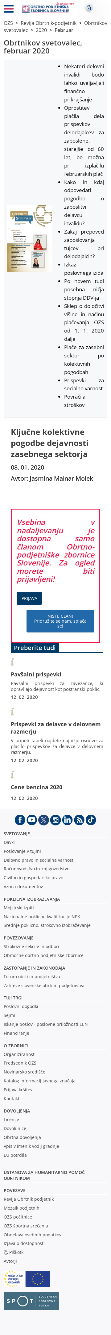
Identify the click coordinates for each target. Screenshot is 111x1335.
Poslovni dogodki (21, 1006)
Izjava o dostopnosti (24, 1243)
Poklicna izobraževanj (30, 899)
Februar (64, 30)
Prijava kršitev (18, 1090)
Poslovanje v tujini (22, 851)
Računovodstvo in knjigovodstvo (36, 869)
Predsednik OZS (20, 1063)
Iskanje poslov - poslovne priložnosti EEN (46, 1024)
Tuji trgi (13, 998)
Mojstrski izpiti (19, 908)
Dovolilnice (15, 1128)
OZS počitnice (18, 1217)
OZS (8, 23)
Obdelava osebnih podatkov (32, 1235)
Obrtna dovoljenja (22, 1137)
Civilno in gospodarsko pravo (33, 877)
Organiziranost (19, 1054)
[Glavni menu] (9, 10)
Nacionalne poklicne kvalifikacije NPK (42, 917)
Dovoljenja (17, 1111)
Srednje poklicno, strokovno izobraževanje (47, 925)
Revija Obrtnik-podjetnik (48, 23)
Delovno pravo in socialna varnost (38, 860)
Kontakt (11, 1098)
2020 (41, 30)
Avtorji (10, 1261)
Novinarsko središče (24, 1072)
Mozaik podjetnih (21, 1208)
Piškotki (17, 1252)
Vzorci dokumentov (23, 886)
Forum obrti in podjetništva (32, 976)
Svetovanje (17, 834)
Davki (9, 842)
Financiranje (16, 1033)
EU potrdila (15, 1155)
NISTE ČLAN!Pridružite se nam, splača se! (60, 621)
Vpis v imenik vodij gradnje (31, 1146)
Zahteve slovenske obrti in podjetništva (44, 985)
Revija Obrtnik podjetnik (29, 1199)
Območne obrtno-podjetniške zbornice (44, 955)
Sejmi (9, 1015)
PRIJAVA (29, 598)
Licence (11, 1119)
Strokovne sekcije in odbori (31, 946)
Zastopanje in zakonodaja (34, 968)
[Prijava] (88, 7)
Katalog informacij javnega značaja (40, 1081)
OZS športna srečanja (26, 1226)
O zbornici (16, 1046)
